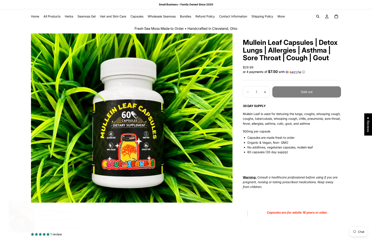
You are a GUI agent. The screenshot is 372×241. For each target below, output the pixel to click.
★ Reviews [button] (368, 124)
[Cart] (336, 16)
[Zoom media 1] (131, 118)
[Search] (317, 16)
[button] (292, 72)
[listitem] (281, 16)
